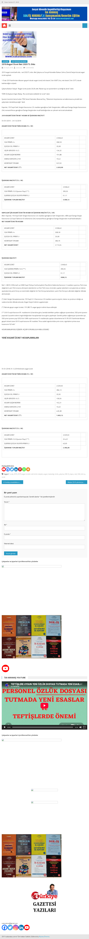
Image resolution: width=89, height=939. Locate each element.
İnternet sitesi (9, 543)
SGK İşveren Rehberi (19, 61)
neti (75, 474)
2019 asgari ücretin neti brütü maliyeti (30, 474)
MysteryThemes (44, 936)
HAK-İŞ (67, 474)
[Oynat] (5, 727)
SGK (79, 474)
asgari (45, 474)
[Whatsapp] (24, 469)
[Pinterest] (20, 469)
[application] (44, 705)
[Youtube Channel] (5, 668)
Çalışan (5, 61)
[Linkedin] (16, 469)
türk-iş (83, 474)
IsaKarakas (19, 67)
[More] (28, 469)
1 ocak (11, 474)
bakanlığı (51, 474)
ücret (3, 477)
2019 (15, 474)
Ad (5, 524)
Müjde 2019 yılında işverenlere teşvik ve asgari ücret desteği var (77, 482)
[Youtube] (4, 469)
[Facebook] (8, 469)
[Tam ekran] (84, 727)
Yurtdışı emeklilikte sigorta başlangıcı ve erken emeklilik (14, 482)
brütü (56, 474)
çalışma (61, 474)
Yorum (6, 502)
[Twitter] (12, 469)
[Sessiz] (80, 727)
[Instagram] (15, 927)
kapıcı (72, 474)
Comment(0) (29, 67)
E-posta (7, 534)
